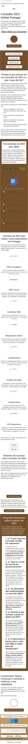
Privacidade (17, 725)
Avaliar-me (21, 716)
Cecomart (15, 716)
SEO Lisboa (10, 736)
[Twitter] (12, 721)
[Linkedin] (16, 721)
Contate (23, 725)
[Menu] (3, 6)
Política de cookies (8, 725)
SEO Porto (18, 736)
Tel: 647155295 (8, 716)
